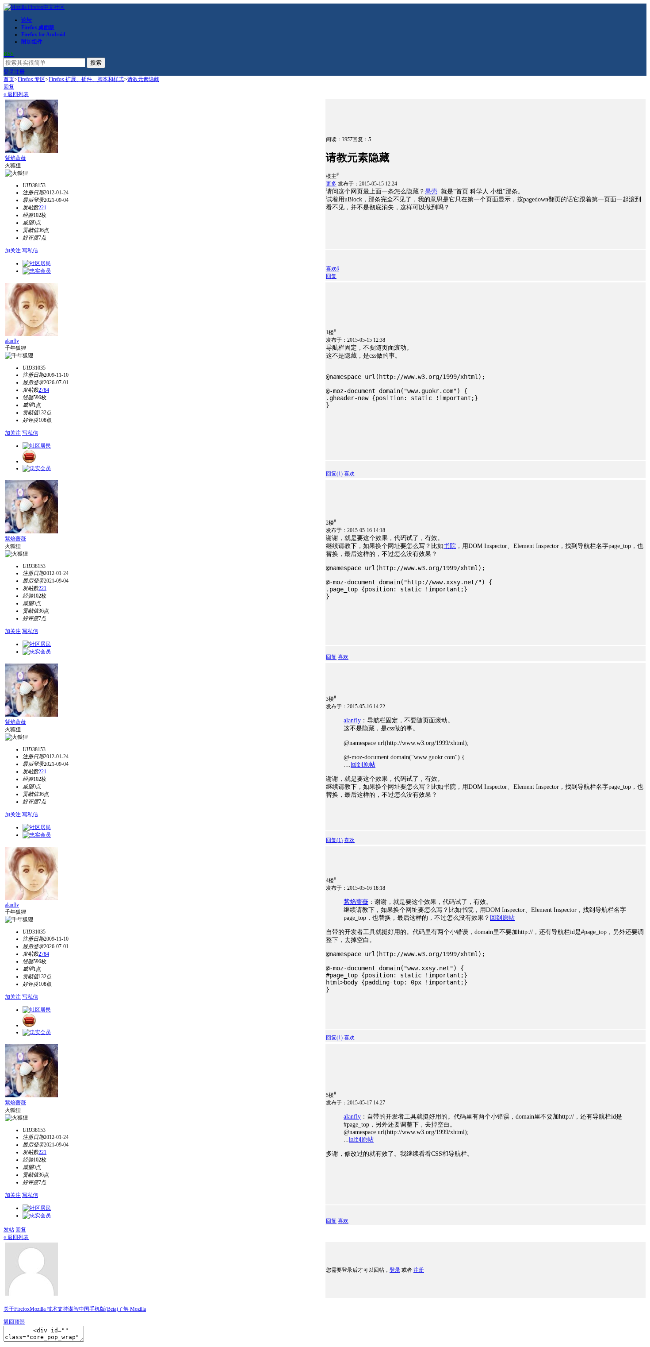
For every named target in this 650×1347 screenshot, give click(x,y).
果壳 (431, 191)
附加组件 (31, 42)
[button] (332, 269)
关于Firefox (17, 1309)
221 (42, 208)
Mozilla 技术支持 (49, 1309)
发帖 (9, 1230)
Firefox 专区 (31, 79)
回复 (9, 87)
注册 (19, 72)
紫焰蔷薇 (15, 158)
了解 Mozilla (132, 1309)
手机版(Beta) (103, 1309)
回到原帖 (363, 764)
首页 (9, 79)
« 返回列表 (16, 94)
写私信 (30, 250)
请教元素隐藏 (143, 79)
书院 (450, 546)
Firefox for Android (43, 34)
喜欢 (349, 474)
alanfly (12, 341)
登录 (9, 72)
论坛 (26, 20)
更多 (331, 184)
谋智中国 (78, 1309)
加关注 (13, 250)
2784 (43, 390)
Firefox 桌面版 (37, 27)
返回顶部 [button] (14, 1322)
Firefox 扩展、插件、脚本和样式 (86, 79)
